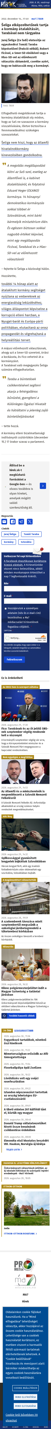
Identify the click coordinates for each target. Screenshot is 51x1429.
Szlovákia (26, 542)
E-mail (7, 596)
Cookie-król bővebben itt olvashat (22, 1417)
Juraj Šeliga (10, 534)
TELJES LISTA (13, 1149)
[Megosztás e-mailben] (4, 521)
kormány (8, 542)
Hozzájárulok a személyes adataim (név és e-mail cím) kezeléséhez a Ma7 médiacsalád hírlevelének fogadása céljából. (24, 617)
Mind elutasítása (25, 1397)
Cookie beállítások (25, 1388)
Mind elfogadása (25, 1406)
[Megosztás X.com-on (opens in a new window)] (30, 521)
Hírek (25, 1301)
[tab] (7, 1031)
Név (6, 583)
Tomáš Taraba (31, 534)
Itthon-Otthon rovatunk (19, 1233)
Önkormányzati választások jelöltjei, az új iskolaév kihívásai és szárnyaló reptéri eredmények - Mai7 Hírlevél (26, 1171)
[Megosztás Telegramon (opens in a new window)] (21, 521)
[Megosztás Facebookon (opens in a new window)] (13, 521)
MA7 (25, 1294)
